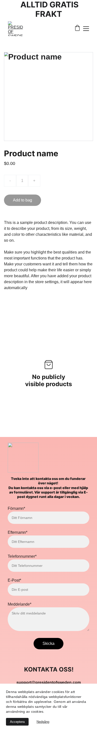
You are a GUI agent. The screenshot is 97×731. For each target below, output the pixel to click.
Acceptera (17, 722)
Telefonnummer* (22, 556)
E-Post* (14, 580)
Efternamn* (17, 532)
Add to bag (22, 200)
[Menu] (86, 28)
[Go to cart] (77, 28)
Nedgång (43, 722)
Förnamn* (16, 508)
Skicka (48, 643)
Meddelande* (19, 604)
